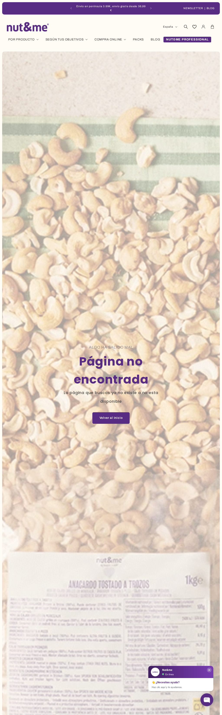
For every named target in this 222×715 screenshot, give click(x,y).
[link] (111, 418)
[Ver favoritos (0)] (194, 26)
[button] (185, 26)
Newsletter (193, 8)
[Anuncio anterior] (71, 8)
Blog (211, 8)
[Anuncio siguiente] (151, 8)
